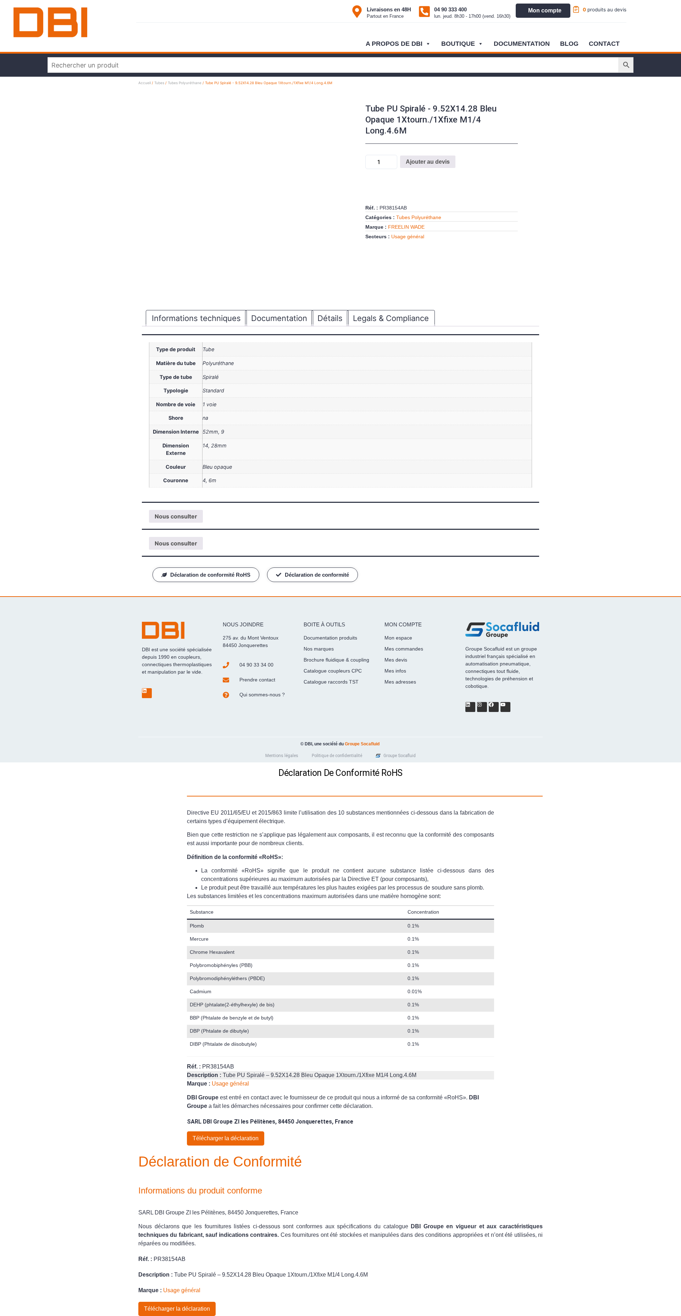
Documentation (522, 43)
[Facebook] (494, 707)
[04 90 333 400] (424, 11)
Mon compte (544, 10)
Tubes (159, 83)
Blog (569, 43)
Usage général (407, 236)
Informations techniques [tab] (196, 318)
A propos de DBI (394, 43)
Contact (604, 43)
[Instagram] (482, 707)
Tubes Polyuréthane (184, 83)
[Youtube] (505, 707)
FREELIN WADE (406, 227)
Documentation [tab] (279, 318)
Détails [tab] (330, 318)
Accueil (144, 83)
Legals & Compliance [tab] (391, 318)
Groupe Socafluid (362, 743)
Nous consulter (176, 516)
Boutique (458, 43)
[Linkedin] (147, 693)
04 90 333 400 (450, 9)
